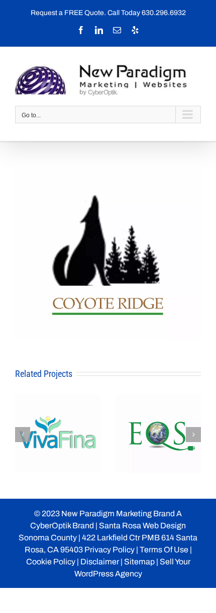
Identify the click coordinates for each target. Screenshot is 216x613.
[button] (22, 434)
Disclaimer (99, 561)
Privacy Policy (109, 549)
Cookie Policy (50, 561)
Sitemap (139, 561)
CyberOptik (50, 525)
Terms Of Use (164, 549)
